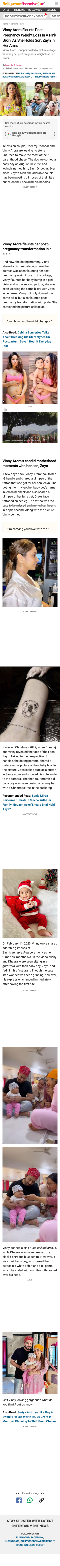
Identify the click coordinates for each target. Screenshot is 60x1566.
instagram (12, 1541)
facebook (37, 1537)
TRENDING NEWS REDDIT (44, 77)
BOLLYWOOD (35, 9)
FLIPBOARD (23, 73)
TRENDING (19, 9)
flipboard (23, 1537)
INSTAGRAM (48, 73)
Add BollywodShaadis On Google (25, 16)
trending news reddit (30, 1545)
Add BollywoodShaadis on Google (29, 134)
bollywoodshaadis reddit (37, 1541)
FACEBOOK (35, 73)
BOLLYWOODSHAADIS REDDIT (16, 77)
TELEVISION (51, 9)
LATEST (6, 9)
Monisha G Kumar (13, 65)
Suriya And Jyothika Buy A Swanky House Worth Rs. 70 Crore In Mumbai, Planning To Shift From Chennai (29, 1416)
